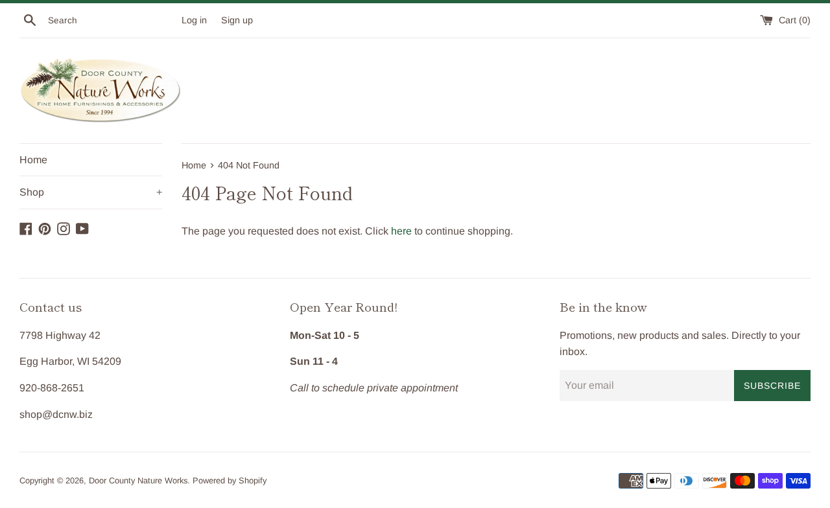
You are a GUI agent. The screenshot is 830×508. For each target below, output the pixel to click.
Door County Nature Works (138, 480)
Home (33, 159)
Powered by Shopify (230, 480)
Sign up (237, 20)
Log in (194, 20)
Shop (90, 192)
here (401, 231)
